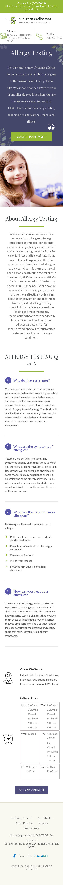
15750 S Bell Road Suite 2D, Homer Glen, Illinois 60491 (19, 36)
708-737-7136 (54, 36)
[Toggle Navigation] (7, 20)
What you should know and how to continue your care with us (31, 8)
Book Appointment (31, 136)
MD (41, 855)
